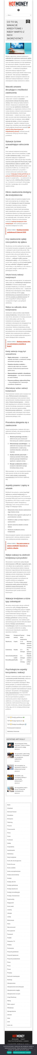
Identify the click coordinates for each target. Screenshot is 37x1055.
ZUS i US (9, 1025)
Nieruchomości (11, 927)
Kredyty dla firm (11, 881)
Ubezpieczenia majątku (13, 990)
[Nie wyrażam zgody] (35, 1049)
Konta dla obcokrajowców (14, 860)
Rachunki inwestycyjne (13, 976)
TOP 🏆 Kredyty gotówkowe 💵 (15, 717)
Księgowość (10, 902)
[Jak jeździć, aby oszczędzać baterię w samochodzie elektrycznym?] (10, 777)
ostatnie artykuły (15, 739)
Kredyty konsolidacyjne (13, 892)
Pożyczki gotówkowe (12, 951)
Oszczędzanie (11, 930)
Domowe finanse (11, 811)
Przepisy (9, 972)
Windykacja (10, 1007)
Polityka (9, 944)
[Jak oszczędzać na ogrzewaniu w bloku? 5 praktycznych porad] (10, 767)
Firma (8, 832)
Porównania (10, 948)
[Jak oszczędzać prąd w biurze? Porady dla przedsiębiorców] (10, 789)
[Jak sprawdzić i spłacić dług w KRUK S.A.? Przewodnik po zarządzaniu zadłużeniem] (10, 755)
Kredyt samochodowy (13, 874)
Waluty (9, 1000)
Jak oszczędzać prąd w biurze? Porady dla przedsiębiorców (21, 789)
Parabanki (10, 934)
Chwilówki (10, 808)
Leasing (9, 909)
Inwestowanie (11, 850)
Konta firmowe (11, 864)
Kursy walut (10, 906)
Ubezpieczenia (11, 983)
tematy (23, 1039)
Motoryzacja (10, 920)
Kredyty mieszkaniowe (13, 895)
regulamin (15, 1039)
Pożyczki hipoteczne (12, 955)
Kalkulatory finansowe (13, 731)
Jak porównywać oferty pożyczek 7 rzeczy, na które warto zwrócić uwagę (22, 745)
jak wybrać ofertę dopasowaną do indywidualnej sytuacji (18, 129)
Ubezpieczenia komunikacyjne (15, 986)
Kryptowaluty (10, 899)
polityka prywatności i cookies (18, 1041)
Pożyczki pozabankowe (13, 958)
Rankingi (9, 979)
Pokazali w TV (11, 941)
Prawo (9, 969)
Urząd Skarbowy (11, 997)
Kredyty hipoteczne (12, 888)
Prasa (8, 965)
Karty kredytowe (11, 857)
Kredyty (9, 878)
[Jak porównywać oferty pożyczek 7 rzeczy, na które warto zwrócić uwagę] (10, 745)
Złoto (8, 1018)
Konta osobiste (11, 867)
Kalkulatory (10, 853)
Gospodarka (10, 846)
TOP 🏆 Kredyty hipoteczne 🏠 (15, 720)
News (8, 923)
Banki (8, 804)
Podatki (9, 937)
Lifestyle (9, 913)
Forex (8, 836)
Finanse (9, 825)
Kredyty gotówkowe (12, 885)
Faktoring (9, 822)
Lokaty (9, 916)
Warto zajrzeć (11, 1004)
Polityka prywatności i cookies (22, 1052)
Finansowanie (11, 829)
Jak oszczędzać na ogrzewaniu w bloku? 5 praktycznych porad (21, 767)
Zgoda (9, 1052)
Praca (8, 962)
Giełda (9, 843)
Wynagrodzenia (11, 1011)
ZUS (8, 1021)
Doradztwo (10, 815)
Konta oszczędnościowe (13, 871)
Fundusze (10, 839)
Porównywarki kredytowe (14, 728)
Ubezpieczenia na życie (13, 993)
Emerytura (10, 818)
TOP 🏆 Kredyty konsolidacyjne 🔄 (16, 724)
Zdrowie (9, 1014)
